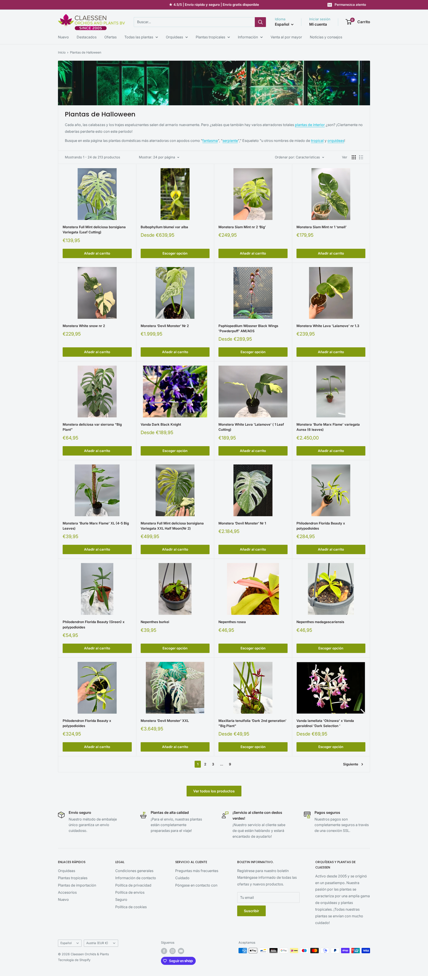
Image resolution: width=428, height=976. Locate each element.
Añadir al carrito (97, 253)
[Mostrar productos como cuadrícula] (354, 157)
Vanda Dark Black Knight (161, 424)
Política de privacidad (133, 885)
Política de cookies (131, 907)
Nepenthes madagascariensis (320, 622)
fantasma (210, 140)
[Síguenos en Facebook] (164, 951)
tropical (317, 140)
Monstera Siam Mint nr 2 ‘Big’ (242, 227)
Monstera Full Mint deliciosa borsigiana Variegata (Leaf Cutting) (94, 229)
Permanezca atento (350, 4)
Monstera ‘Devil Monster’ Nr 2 (165, 326)
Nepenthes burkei (155, 622)
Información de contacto (135, 878)
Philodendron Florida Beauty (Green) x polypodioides (94, 624)
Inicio (62, 52)
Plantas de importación (77, 885)
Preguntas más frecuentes (196, 870)
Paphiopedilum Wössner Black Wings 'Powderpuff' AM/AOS (248, 328)
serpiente (230, 140)
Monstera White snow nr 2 (84, 326)
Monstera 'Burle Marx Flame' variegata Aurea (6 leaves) (328, 427)
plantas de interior (310, 124)
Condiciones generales (134, 870)
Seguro (121, 899)
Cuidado (182, 878)
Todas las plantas (138, 37)
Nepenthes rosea (232, 622)
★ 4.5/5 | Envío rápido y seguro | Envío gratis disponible (214, 4)
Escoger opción (175, 253)
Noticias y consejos (326, 37)
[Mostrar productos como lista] (361, 157)
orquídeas (335, 140)
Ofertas (110, 37)
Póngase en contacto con (196, 885)
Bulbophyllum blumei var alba (164, 227)
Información (248, 37)
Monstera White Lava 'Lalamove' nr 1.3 (327, 326)
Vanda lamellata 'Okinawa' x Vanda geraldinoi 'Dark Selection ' (325, 723)
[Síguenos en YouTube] (181, 951)
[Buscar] (260, 22)
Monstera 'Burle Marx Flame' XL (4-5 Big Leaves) (96, 525)
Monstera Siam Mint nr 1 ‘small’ (321, 227)
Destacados (87, 37)
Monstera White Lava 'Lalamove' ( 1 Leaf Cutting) (251, 427)
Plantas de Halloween (85, 52)
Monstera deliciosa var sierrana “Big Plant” (92, 427)
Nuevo (63, 37)
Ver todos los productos (214, 791)
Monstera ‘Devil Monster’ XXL (165, 721)
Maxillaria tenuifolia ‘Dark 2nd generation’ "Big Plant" (252, 723)
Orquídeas (174, 37)
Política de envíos (129, 892)
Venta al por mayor (286, 37)
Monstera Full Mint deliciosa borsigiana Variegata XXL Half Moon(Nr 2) (172, 525)
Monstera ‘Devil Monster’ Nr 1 (242, 523)
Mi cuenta (318, 24)
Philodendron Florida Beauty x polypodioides (320, 525)
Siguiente (350, 764)
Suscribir (251, 911)
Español (66, 943)
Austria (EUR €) (97, 943)
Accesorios (67, 892)
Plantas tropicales (210, 37)
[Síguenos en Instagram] (172, 951)
